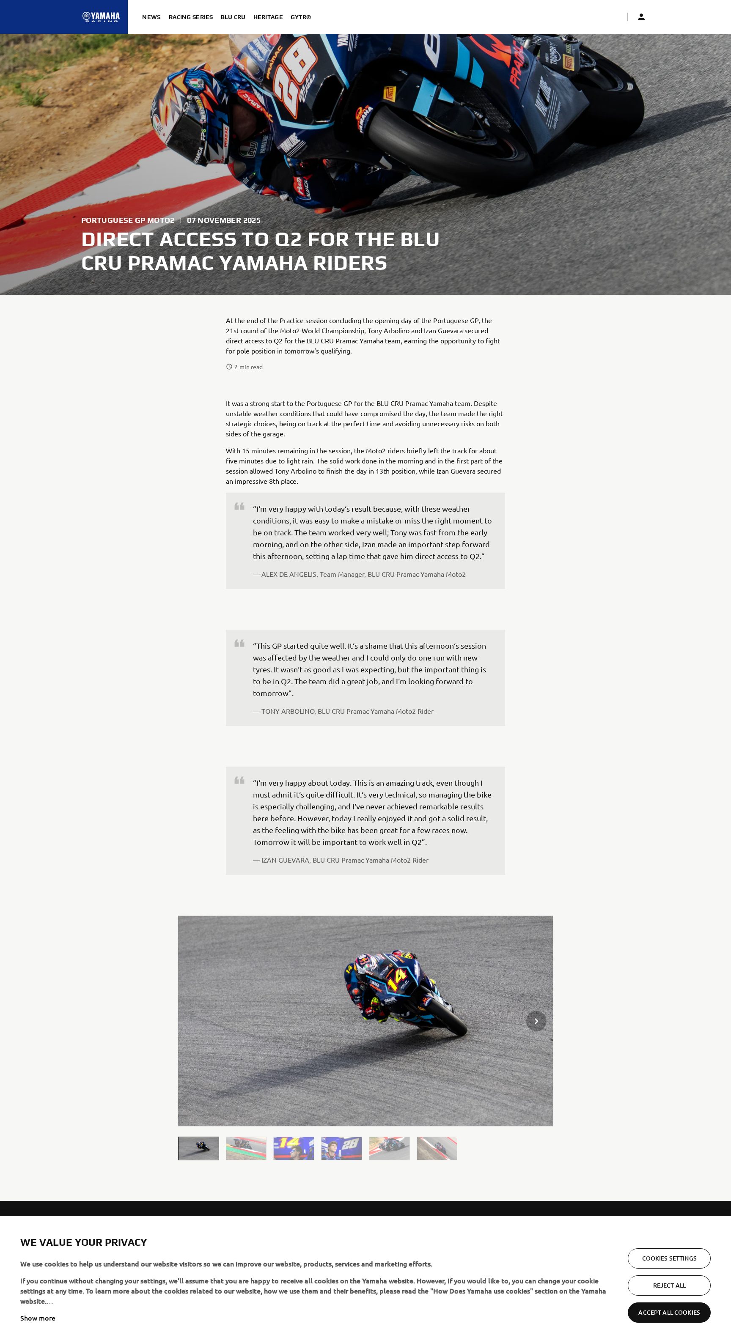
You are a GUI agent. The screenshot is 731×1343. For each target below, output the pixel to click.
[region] (365, 1279)
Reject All (669, 1285)
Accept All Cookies (669, 1312)
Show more (37, 1317)
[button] (199, 1148)
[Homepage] (101, 17)
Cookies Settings (669, 1258)
